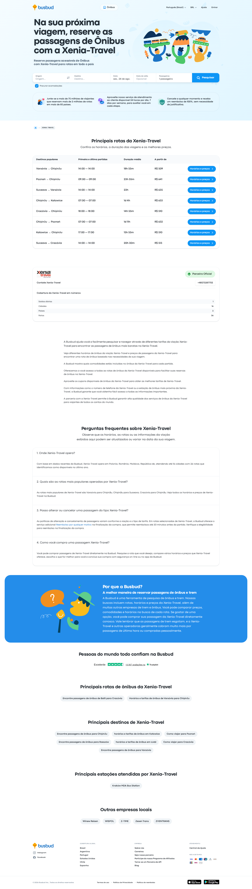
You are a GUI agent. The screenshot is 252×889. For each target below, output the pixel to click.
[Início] (35, 127)
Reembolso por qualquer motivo (74, 525)
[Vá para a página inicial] (43, 7)
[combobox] (49, 78)
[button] (68, 78)
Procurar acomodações (51, 86)
